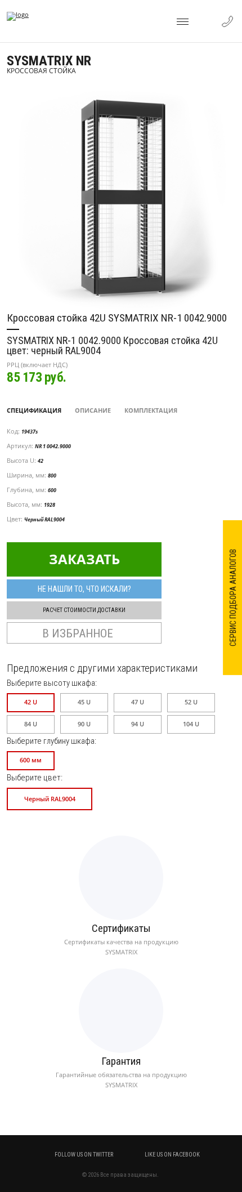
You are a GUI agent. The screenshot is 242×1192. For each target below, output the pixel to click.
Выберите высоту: (52, 683)
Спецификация (34, 410)
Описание (93, 410)
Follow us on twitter (84, 1154)
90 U (84, 724)
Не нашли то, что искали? (84, 588)
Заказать (84, 559)
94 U (137, 724)
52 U (191, 702)
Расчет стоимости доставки (84, 610)
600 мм (31, 760)
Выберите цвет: (34, 778)
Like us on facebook (172, 1154)
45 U (84, 702)
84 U (30, 724)
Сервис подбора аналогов (232, 597)
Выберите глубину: (51, 741)
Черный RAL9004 (49, 799)
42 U (30, 702)
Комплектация (150, 410)
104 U (191, 724)
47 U (137, 702)
